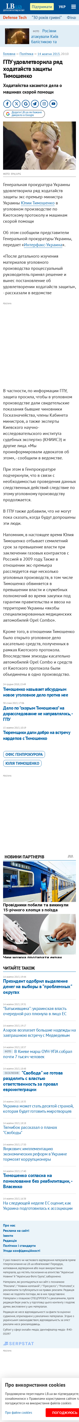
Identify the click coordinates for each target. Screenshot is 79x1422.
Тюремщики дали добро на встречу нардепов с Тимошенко (36, 735)
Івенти (8, 1235)
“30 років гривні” (47, 17)
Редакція (10, 1240)
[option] (39, 36)
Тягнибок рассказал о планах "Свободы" (30, 1129)
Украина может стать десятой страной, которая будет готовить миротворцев (38, 1108)
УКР (62, 6)
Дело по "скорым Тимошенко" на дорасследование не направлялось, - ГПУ (37, 713)
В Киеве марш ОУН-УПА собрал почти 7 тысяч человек (37, 1054)
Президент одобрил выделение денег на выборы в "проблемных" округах (37, 986)
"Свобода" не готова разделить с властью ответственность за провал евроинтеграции (33, 1081)
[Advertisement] (39, 345)
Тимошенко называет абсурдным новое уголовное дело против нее (35, 692)
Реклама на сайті (16, 1230)
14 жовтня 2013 (49, 54)
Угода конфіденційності (21, 1250)
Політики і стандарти (19, 1245)
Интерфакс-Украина (43, 245)
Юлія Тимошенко (22, 763)
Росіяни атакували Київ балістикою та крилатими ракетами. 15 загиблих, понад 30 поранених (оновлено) (51, 44)
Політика (26, 53)
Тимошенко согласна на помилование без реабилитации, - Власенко (37, 1180)
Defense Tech (15, 17)
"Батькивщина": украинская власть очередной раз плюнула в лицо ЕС (34, 1011)
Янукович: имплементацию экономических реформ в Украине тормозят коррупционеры (35, 1154)
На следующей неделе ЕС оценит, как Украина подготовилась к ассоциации (37, 1205)
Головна (9, 53)
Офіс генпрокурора (24, 754)
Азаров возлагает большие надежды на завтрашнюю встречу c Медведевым (39, 1032)
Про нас (9, 1225)
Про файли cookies (18, 1412)
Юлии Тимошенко (38, 203)
